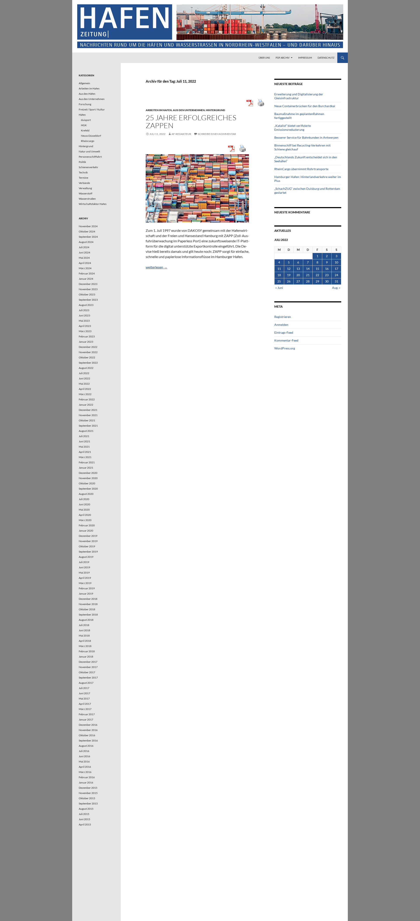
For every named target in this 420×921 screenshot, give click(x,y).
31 (336, 281)
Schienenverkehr (88, 167)
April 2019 (85, 577)
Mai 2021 (84, 446)
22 (317, 275)
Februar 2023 (87, 336)
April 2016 (85, 766)
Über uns (264, 57)
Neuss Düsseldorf (91, 135)
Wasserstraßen (87, 198)
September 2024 (88, 236)
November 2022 (88, 352)
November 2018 (88, 604)
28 (308, 281)
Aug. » (336, 288)
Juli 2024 (84, 247)
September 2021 (88, 425)
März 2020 (85, 520)
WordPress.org (284, 348)
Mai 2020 (84, 509)
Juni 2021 (84, 441)
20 (298, 275)
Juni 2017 (84, 693)
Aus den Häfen (87, 93)
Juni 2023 (84, 315)
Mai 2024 (84, 257)
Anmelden (281, 324)
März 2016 (85, 772)
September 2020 (88, 488)
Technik (83, 172)
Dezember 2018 (88, 598)
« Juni (279, 288)
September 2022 (88, 362)
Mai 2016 (84, 761)
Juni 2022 (84, 378)
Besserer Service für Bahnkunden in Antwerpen (306, 137)
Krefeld (85, 130)
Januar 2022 (86, 404)
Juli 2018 (84, 625)
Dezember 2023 (88, 284)
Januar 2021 (86, 467)
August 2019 (86, 556)
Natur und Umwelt (89, 151)
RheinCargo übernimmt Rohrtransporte (301, 169)
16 (327, 268)
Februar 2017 (87, 714)
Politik (82, 162)
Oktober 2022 (87, 357)
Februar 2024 (87, 273)
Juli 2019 (84, 562)
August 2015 (86, 808)
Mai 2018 (84, 635)
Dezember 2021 (88, 410)
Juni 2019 (84, 567)
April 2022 (85, 389)
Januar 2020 (86, 530)
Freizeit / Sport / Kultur (92, 109)
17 (336, 268)
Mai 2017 (84, 698)
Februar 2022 (87, 399)
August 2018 (86, 619)
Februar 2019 (87, 588)
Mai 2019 (84, 572)
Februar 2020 (87, 525)
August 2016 (86, 745)
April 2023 (85, 326)
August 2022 (86, 368)
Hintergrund (215, 110)
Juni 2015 (84, 819)
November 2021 (88, 415)
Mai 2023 (84, 320)
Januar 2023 (86, 341)
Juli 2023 (84, 310)
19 (288, 275)
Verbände (84, 183)
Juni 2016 (84, 756)
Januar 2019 (86, 593)
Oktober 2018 (87, 609)
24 (336, 275)
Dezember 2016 (88, 724)
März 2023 (85, 331)
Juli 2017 (84, 688)
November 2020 (88, 478)
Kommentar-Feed (286, 340)
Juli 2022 (84, 373)
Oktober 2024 (87, 231)
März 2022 (85, 394)
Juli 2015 (84, 814)
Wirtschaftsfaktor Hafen (93, 204)
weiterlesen (156, 267)
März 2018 (85, 646)
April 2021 (85, 452)
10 (336, 262)
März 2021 (85, 457)
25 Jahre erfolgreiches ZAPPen (191, 121)
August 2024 (86, 242)
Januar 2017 (86, 719)
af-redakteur (181, 134)
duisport (86, 120)
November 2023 (88, 289)
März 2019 (85, 583)
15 (317, 268)
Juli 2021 (84, 436)
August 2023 (86, 305)
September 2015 (88, 803)
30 (327, 281)
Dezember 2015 (88, 787)
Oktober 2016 (87, 735)
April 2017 (85, 703)
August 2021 (86, 431)
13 (298, 268)
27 (298, 281)
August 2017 (86, 682)
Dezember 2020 (88, 472)
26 (288, 281)
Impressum (305, 57)
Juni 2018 (84, 630)
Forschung (85, 104)
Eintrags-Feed (283, 332)
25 (279, 281)
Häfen (82, 114)
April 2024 (85, 263)
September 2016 (88, 740)
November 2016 (88, 730)
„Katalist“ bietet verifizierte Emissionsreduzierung (292, 127)
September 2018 (88, 614)
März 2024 (85, 268)
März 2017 (85, 709)
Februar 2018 (87, 651)
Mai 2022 (84, 383)
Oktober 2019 (87, 546)
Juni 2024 (84, 252)
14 (308, 268)
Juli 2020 (84, 499)
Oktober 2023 (87, 294)
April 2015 (85, 824)
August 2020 (86, 493)
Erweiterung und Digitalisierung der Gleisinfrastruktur (298, 96)
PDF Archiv (282, 57)
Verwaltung (85, 188)
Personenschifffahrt (90, 156)
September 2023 (88, 299)
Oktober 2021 (87, 420)
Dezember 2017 (88, 661)
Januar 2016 (86, 782)
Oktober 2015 (87, 798)
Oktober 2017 (87, 672)
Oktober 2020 (87, 483)
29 (317, 281)
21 (308, 275)
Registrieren (282, 317)
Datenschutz (326, 57)
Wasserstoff (85, 193)
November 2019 (88, 541)
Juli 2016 (84, 751)
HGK (84, 125)
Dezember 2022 (88, 347)
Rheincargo (87, 141)
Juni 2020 (84, 504)
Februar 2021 (87, 462)
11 (279, 268)
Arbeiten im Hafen (159, 110)
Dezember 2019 (88, 535)
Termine (83, 177)
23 (327, 275)
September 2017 (88, 677)
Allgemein (84, 83)
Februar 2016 (87, 777)
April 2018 (85, 640)
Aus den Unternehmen (189, 110)
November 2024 (88, 226)
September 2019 (88, 551)
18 (279, 275)
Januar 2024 (86, 278)
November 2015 (88, 793)
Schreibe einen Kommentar (217, 134)
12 (288, 268)
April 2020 (85, 514)
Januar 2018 (86, 656)
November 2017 (88, 667)
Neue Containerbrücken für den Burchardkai (304, 106)
